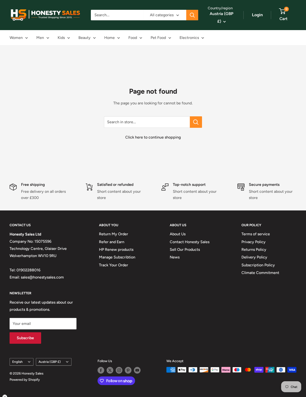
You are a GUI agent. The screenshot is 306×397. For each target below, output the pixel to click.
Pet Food (158, 37)
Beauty (84, 37)
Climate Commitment (260, 272)
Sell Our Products (185, 249)
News (175, 257)
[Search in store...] (196, 122)
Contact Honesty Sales (189, 242)
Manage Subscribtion (117, 257)
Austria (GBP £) (49, 362)
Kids (61, 37)
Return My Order (113, 234)
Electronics (189, 37)
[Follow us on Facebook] (101, 370)
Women (16, 37)
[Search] (192, 15)
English (17, 362)
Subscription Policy (258, 265)
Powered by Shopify (25, 380)
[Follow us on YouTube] (137, 370)
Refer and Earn (111, 242)
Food (132, 37)
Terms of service (255, 234)
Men (40, 37)
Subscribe (25, 338)
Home (109, 37)
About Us (178, 234)
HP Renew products (116, 249)
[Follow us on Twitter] (110, 370)
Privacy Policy (253, 242)
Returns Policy (253, 249)
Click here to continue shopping (153, 137)
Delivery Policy (254, 257)
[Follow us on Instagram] (119, 370)
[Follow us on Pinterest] (128, 370)
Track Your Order (113, 265)
